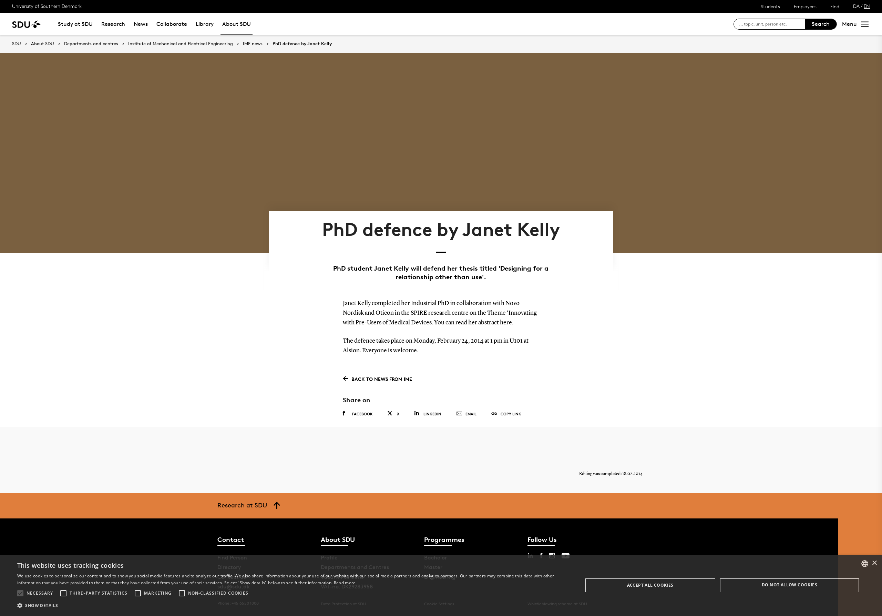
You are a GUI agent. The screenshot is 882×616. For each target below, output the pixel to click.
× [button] (874, 563)
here (506, 323)
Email (470, 413)
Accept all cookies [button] (650, 585)
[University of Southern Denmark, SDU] (26, 24)
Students (770, 6)
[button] (20, 593)
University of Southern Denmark (47, 6)
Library (205, 24)
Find (834, 6)
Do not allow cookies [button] (789, 585)
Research (113, 24)
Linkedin (432, 413)
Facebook (362, 413)
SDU (16, 43)
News (141, 24)
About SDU (236, 24)
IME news (253, 43)
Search (821, 24)
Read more (345, 583)
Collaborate (171, 24)
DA (856, 6)
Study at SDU (75, 24)
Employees (805, 6)
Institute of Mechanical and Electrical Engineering (180, 43)
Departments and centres (91, 43)
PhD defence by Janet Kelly (302, 43)
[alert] (441, 585)
